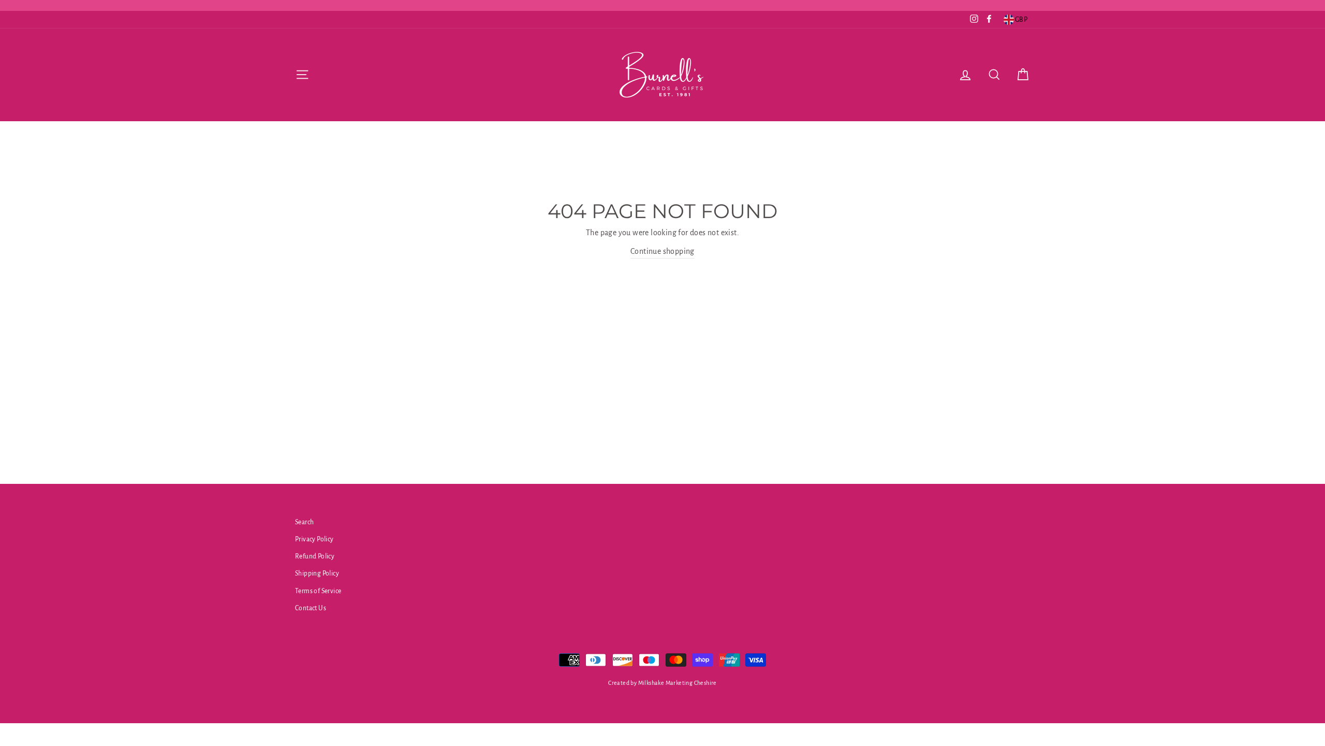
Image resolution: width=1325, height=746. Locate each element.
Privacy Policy (314, 539)
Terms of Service (318, 591)
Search (304, 522)
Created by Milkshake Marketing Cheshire (662, 683)
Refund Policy (314, 556)
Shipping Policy (317, 573)
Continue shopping (662, 251)
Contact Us (310, 608)
